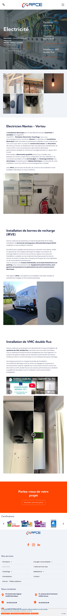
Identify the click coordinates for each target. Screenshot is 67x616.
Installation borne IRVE (48, 37)
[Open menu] (63, 4)
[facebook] (28, 545)
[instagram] (33, 545)
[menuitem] (16, 561)
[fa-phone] (4, 5)
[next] (63, 523)
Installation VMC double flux (51, 50)
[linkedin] (39, 545)
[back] (4, 523)
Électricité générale (48, 23)
